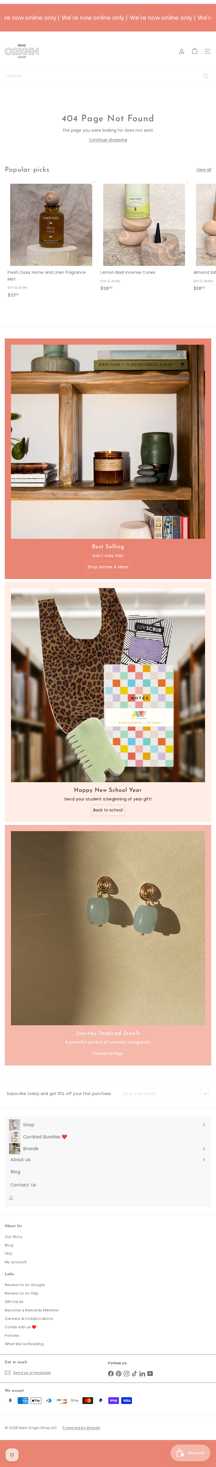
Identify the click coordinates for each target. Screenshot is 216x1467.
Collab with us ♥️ (20, 1327)
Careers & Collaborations (29, 1318)
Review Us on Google (25, 1284)
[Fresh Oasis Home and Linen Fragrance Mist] (51, 241)
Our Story (13, 1236)
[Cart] (194, 51)
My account (15, 1262)
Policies (12, 1335)
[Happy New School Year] (108, 685)
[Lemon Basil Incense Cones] (144, 238)
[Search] (205, 76)
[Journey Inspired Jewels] (108, 928)
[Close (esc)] (183, 1376)
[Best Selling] (108, 442)
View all (203, 169)
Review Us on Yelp (22, 1293)
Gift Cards (14, 1301)
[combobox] (108, 76)
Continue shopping (108, 140)
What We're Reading (24, 1344)
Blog (9, 1245)
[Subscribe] (154, 1428)
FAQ (8, 1253)
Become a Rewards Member (32, 1310)
